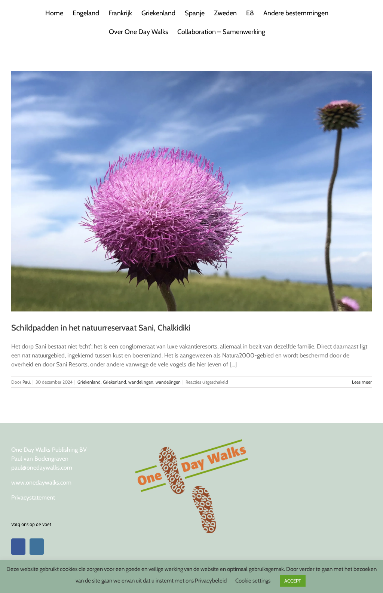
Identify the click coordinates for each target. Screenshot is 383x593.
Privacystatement (33, 497)
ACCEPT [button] (292, 581)
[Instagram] (37, 546)
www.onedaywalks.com (41, 482)
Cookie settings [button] (252, 580)
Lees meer (362, 382)
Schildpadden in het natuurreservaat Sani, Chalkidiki (100, 328)
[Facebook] (18, 546)
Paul (26, 382)
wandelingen (140, 382)
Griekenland (89, 382)
